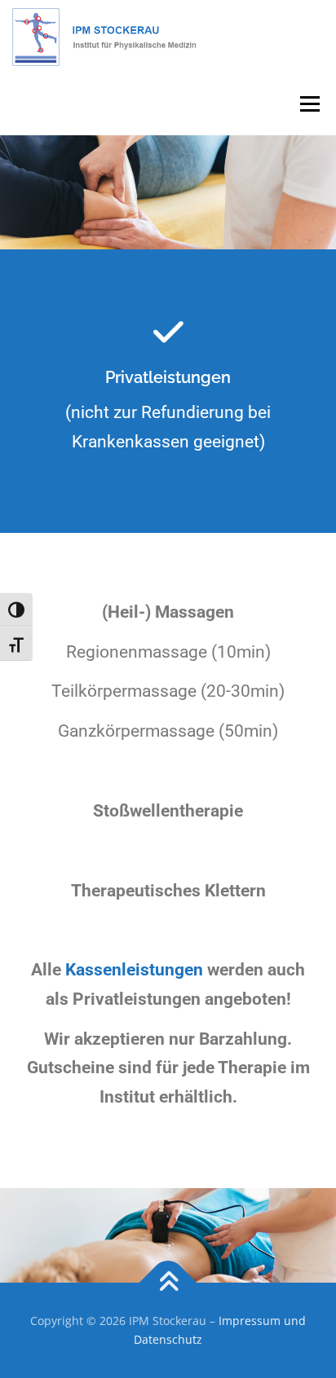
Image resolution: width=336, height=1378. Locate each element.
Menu (309, 104)
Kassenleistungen (134, 970)
